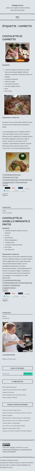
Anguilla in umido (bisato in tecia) (11, 428)
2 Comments (5, 318)
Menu (17, 17)
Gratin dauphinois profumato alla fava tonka (14, 395)
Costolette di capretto (12, 38)
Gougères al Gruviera (8, 392)
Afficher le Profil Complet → (9, 359)
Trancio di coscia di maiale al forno (11, 410)
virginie (4, 210)
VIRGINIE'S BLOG (17, 5)
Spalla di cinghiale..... (8, 415)
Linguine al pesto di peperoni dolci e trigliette (14, 389)
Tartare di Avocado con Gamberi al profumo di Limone (16, 412)
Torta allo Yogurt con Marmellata (11, 423)
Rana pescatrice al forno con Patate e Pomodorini (15, 420)
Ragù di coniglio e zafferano (9, 397)
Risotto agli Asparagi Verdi (9, 387)
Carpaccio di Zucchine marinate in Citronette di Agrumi (17, 431)
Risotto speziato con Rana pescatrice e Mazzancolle (16, 418)
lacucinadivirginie (8, 355)
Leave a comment (7, 212)
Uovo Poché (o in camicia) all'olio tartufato (13, 425)
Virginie (13, 447)
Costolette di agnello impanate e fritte (16, 221)
